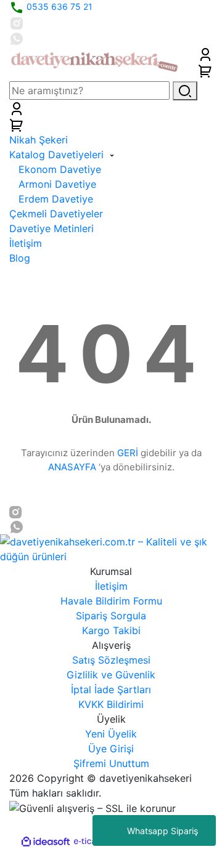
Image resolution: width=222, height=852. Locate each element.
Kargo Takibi (111, 630)
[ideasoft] (45, 841)
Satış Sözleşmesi (111, 660)
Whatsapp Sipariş (162, 831)
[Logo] (94, 61)
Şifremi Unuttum (111, 763)
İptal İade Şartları (111, 689)
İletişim (111, 586)
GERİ (127, 453)
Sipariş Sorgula (111, 615)
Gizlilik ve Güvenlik (111, 675)
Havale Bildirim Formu (111, 601)
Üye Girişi (111, 748)
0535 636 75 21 (58, 6)
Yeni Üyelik (111, 734)
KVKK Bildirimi (111, 704)
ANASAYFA (72, 467)
